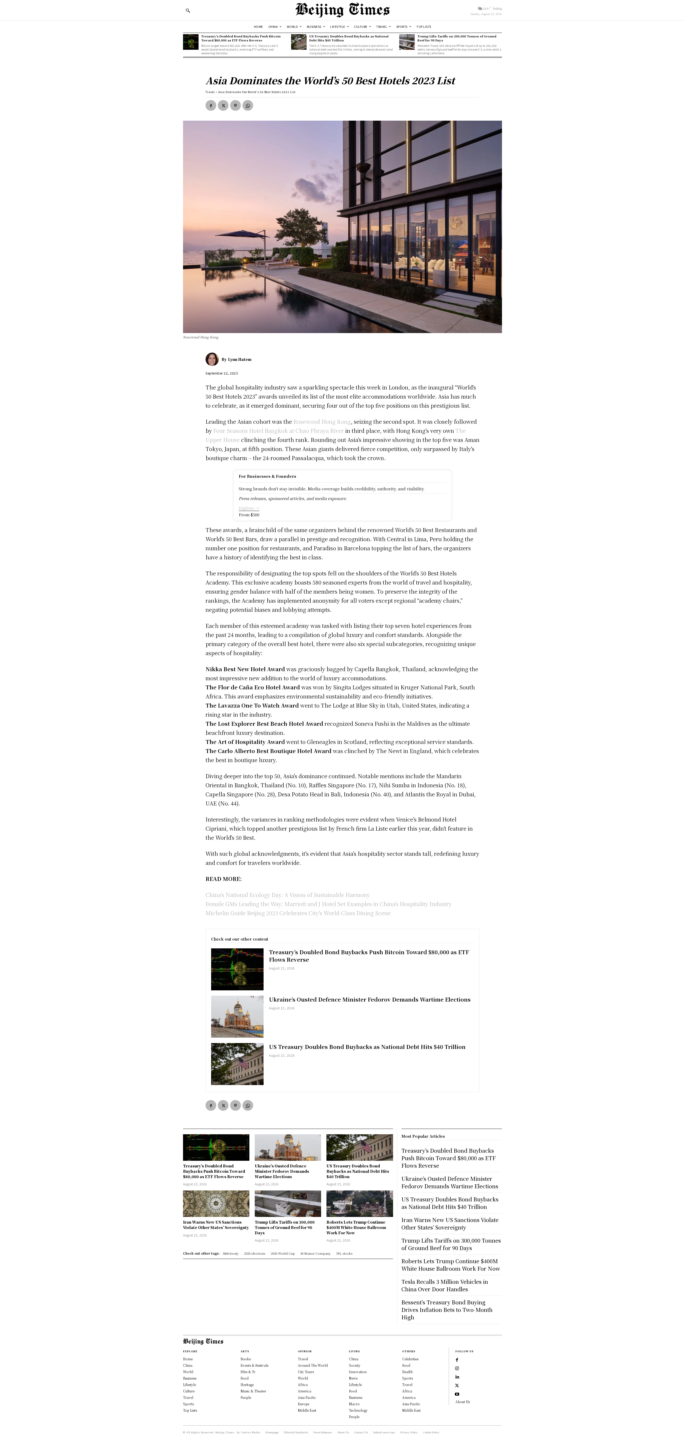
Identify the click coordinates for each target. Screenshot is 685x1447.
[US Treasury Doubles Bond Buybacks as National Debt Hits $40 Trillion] (299, 42)
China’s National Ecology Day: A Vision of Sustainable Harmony (288, 895)
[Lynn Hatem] (214, 359)
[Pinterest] (235, 105)
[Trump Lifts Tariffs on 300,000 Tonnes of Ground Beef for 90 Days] (407, 42)
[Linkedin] (457, 1377)
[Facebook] (211, 105)
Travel (210, 92)
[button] (188, 10)
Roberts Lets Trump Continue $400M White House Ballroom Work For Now (356, 1227)
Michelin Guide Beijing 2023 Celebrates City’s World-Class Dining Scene (298, 913)
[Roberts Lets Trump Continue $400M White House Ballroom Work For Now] (359, 1203)
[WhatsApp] (247, 105)
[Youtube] (457, 1394)
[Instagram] (457, 1368)
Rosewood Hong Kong (322, 421)
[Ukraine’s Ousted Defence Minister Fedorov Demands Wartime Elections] (237, 1017)
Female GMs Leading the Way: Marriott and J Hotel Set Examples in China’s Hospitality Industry (329, 904)
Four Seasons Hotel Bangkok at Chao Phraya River (278, 430)
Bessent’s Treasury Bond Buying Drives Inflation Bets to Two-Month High (447, 1309)
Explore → (249, 508)
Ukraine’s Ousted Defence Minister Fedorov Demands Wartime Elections (370, 999)
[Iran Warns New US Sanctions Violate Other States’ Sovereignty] (216, 1203)
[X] (223, 105)
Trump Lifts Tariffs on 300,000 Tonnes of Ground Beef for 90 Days (456, 38)
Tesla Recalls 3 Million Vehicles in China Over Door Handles (444, 1285)
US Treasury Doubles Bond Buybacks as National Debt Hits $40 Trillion (349, 38)
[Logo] (342, 10)
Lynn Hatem (240, 359)
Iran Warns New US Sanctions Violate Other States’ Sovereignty (216, 1224)
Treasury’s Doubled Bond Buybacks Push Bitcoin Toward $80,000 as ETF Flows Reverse (241, 38)
